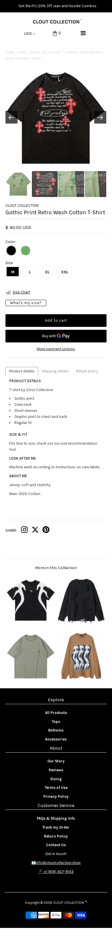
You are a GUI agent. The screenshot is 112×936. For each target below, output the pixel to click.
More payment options (56, 349)
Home (10, 52)
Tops (23, 52)
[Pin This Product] (46, 531)
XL (47, 272)
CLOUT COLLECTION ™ (70, 903)
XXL (64, 272)
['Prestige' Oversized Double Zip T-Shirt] (31, 679)
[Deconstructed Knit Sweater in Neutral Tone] (81, 623)
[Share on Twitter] (35, 531)
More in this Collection (56, 567)
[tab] (21, 371)
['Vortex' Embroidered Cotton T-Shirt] (31, 623)
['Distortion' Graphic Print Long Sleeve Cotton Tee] (81, 679)
